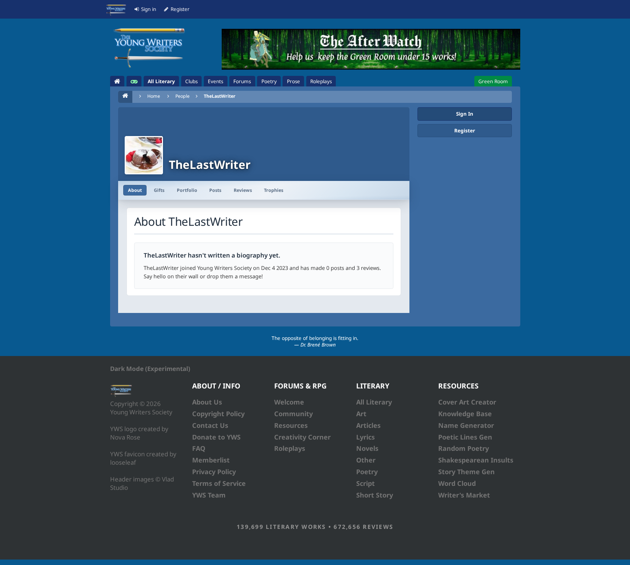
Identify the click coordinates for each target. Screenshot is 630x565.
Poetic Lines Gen (465, 437)
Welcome (289, 402)
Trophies (273, 190)
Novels (367, 448)
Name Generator (466, 425)
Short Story (374, 495)
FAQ (198, 448)
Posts (215, 190)
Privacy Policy (214, 471)
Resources (291, 425)
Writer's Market (464, 495)
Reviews (243, 190)
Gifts (159, 190)
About (135, 190)
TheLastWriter (220, 96)
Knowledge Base (465, 413)
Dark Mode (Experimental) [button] (150, 368)
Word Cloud (457, 483)
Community (293, 413)
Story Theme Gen (466, 471)
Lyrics (365, 437)
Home (153, 96)
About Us (207, 402)
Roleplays (289, 448)
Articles (368, 425)
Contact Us (210, 425)
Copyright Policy (218, 413)
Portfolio (187, 190)
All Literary (374, 402)
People (182, 96)
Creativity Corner (302, 437)
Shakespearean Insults (475, 460)
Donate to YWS (216, 437)
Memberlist (211, 460)
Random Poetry (463, 448)
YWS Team (209, 495)
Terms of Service (219, 483)
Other (366, 460)
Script (365, 483)
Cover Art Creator (467, 402)
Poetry (367, 471)
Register (464, 130)
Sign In (464, 114)
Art (361, 413)
